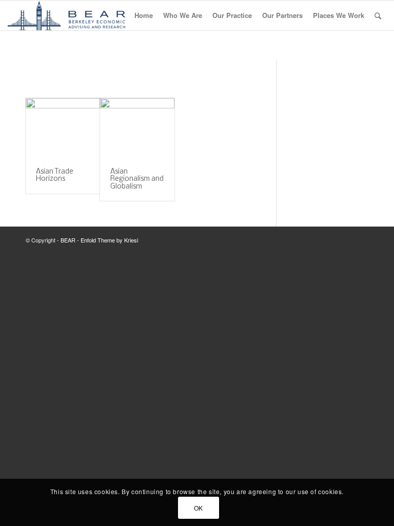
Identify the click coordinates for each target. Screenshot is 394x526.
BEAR (68, 240)
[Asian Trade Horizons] (63, 128)
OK (198, 507)
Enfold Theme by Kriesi (109, 240)
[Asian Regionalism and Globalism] (137, 128)
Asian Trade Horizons (54, 175)
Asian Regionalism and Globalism (137, 179)
